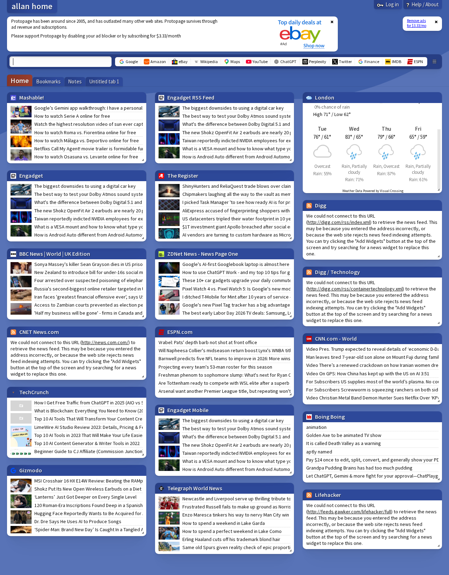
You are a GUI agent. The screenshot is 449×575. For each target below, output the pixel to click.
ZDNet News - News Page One (202, 253)
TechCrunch (34, 392)
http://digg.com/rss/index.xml (339, 222)
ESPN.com (180, 331)
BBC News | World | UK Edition (54, 253)
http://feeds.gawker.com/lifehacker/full (349, 511)
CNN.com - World (336, 338)
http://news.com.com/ (105, 342)
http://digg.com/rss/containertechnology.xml (355, 289)
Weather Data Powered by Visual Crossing (372, 191)
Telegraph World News (194, 488)
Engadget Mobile (187, 409)
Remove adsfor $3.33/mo (416, 23)
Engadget (31, 175)
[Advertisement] (138, 34)
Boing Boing (330, 416)
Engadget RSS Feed (190, 97)
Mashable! (31, 97)
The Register (182, 175)
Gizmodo (30, 470)
